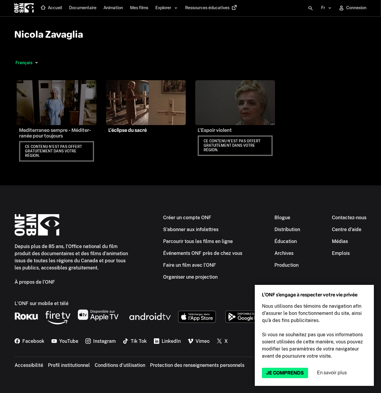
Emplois (341, 253)
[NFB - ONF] (24, 8)
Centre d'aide (346, 229)
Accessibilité (29, 365)
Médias (340, 241)
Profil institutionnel (69, 365)
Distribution (287, 229)
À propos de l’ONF (35, 282)
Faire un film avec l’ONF (189, 265)
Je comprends (285, 373)
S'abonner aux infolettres (190, 229)
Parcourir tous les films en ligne (198, 241)
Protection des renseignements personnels (197, 365)
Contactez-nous (349, 217)
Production (286, 265)
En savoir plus (332, 372)
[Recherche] (310, 8)
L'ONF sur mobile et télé (41, 303)
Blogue (282, 217)
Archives (283, 253)
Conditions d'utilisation (120, 365)
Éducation (285, 241)
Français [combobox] (23, 62)
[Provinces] (36, 62)
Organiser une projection (190, 277)
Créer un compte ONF (187, 217)
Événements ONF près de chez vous (202, 253)
